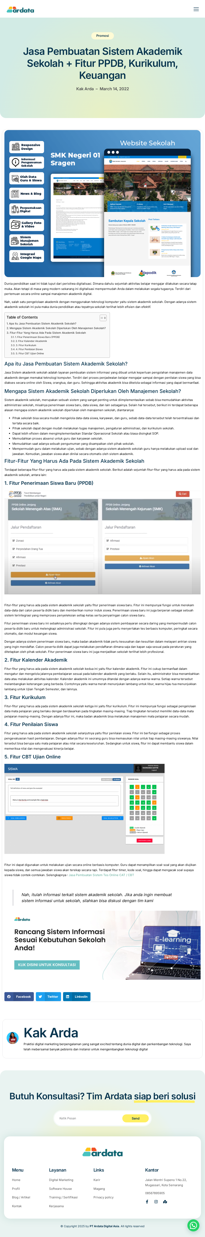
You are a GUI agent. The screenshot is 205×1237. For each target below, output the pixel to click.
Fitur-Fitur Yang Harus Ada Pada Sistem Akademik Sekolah (48, 332)
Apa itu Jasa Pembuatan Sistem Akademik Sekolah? (42, 323)
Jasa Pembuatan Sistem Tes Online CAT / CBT (101, 875)
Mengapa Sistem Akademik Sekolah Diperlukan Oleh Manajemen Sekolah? (58, 328)
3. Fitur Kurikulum (26, 345)
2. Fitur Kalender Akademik (31, 341)
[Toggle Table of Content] (101, 318)
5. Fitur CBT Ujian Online (30, 353)
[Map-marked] (165, 1202)
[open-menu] (193, 10)
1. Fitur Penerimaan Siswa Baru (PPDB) (37, 337)
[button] (19, 996)
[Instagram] (156, 1202)
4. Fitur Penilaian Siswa (29, 349)
